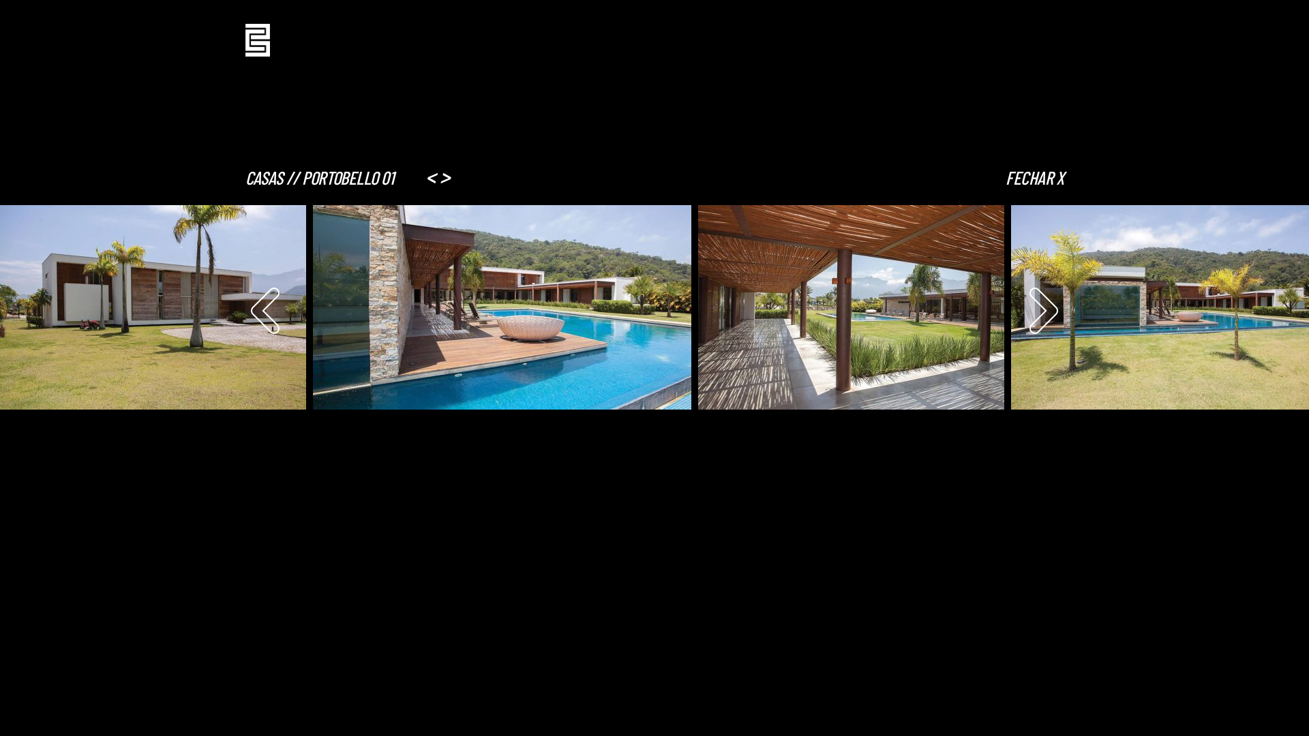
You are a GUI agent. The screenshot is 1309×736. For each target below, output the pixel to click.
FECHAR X (1035, 177)
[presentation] (265, 311)
